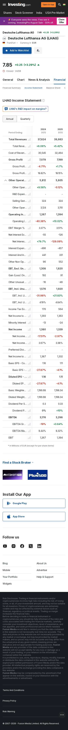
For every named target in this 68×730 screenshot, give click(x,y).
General (8, 79)
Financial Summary (12, 88)
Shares (7, 12)
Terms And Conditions (13, 690)
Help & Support (45, 576)
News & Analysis (39, 79)
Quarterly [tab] (25, 118)
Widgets (7, 583)
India (39, 12)
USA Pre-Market (54, 12)
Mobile (6, 570)
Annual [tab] (9, 118)
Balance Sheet (53, 88)
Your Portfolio (10, 576)
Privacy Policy (9, 700)
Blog (5, 563)
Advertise (42, 570)
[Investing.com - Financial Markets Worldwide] (19, 5)
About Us (42, 563)
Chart (20, 79)
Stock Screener (24, 12)
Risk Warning (9, 711)
